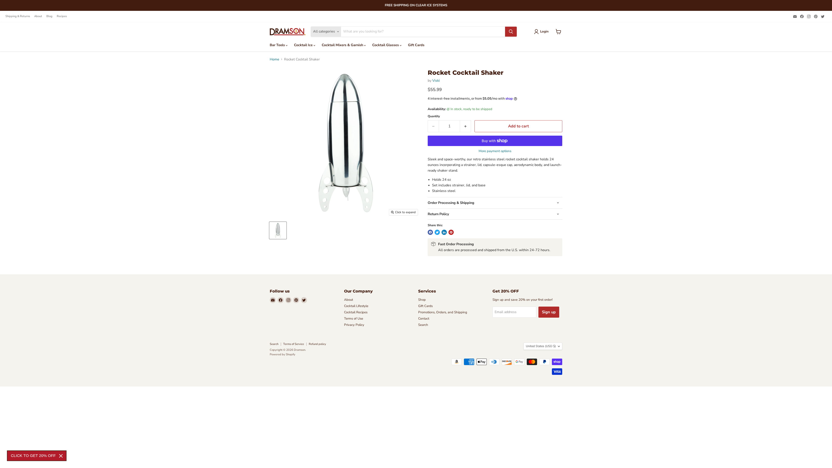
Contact (423, 318)
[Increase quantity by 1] (465, 126)
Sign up (549, 312)
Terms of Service (293, 344)
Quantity (434, 116)
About (38, 16)
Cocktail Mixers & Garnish (343, 45)
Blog (49, 16)
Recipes (62, 16)
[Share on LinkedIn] (444, 232)
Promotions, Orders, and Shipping (442, 312)
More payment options (495, 151)
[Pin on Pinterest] (451, 232)
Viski (436, 80)
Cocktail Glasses (386, 45)
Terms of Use (353, 318)
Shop (422, 299)
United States (541, 346)
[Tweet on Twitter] (437, 232)
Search (423, 325)
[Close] (61, 456)
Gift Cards (416, 45)
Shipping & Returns (17, 16)
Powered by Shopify (282, 354)
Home (274, 59)
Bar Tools (278, 45)
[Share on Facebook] (430, 232)
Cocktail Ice (304, 45)
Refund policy (317, 344)
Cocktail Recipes (355, 312)
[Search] (511, 32)
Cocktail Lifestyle (356, 306)
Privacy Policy (354, 325)
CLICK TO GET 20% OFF (33, 455)
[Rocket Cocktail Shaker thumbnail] (277, 230)
